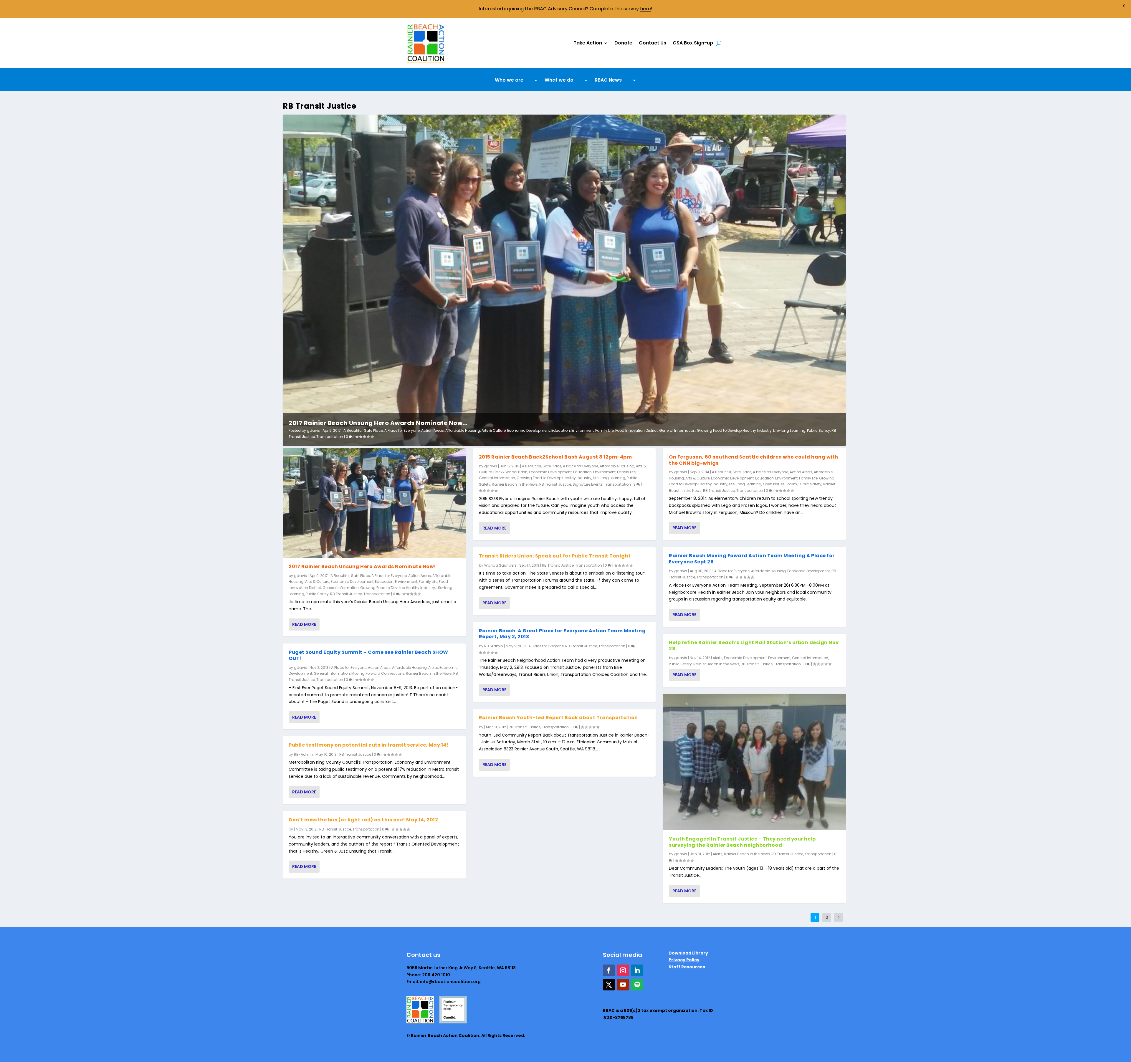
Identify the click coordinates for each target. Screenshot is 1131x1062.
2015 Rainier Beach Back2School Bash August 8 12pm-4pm (555, 457)
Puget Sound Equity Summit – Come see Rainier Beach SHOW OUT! (368, 655)
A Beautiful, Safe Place (363, 430)
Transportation (329, 436)
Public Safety (818, 430)
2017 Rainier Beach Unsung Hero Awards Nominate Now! (362, 566)
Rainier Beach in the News (429, 673)
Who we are (509, 80)
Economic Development (528, 430)
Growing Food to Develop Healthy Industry (734, 430)
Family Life (604, 430)
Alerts (433, 667)
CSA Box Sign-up (693, 42)
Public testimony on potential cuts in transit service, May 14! (369, 745)
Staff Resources (687, 967)
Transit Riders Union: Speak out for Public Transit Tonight (555, 555)
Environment (582, 430)
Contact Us (652, 42)
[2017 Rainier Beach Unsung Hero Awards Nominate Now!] (374, 503)
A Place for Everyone (402, 430)
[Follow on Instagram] (623, 970)
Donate (623, 42)
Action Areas (432, 430)
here (645, 8)
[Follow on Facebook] (609, 970)
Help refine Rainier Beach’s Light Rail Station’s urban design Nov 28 (754, 645)
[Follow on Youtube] (623, 984)
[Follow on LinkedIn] (637, 970)
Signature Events (588, 484)
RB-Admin (303, 754)
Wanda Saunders (500, 565)
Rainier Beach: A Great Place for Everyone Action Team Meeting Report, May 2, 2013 (562, 633)
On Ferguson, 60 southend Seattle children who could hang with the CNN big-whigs (753, 460)
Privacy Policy (684, 960)
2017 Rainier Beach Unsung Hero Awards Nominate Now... (378, 423)
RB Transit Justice (346, 593)
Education (560, 430)
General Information (677, 430)
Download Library (688, 953)
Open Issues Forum (780, 484)
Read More (304, 624)
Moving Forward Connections (377, 673)
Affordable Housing (462, 430)
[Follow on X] (609, 984)
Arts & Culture (494, 430)
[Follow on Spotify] (637, 984)
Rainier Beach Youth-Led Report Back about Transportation (558, 717)
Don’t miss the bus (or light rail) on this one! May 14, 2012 (363, 819)
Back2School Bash (510, 471)
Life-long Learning (789, 430)
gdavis (313, 430)
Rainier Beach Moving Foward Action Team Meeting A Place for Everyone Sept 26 (752, 558)
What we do (559, 80)
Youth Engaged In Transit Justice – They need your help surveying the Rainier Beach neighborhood (742, 842)
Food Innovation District (636, 430)
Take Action (587, 42)
